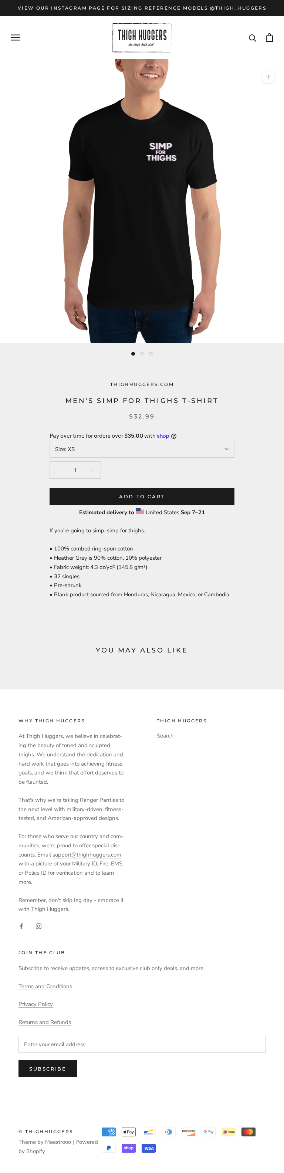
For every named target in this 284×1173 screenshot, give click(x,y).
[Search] (253, 37)
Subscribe (47, 1069)
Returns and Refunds (44, 1022)
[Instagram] (38, 925)
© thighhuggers (45, 1131)
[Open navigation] (15, 37)
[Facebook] (21, 925)
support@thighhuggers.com (87, 854)
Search (165, 735)
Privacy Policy (35, 1004)
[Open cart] (269, 37)
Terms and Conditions (45, 986)
